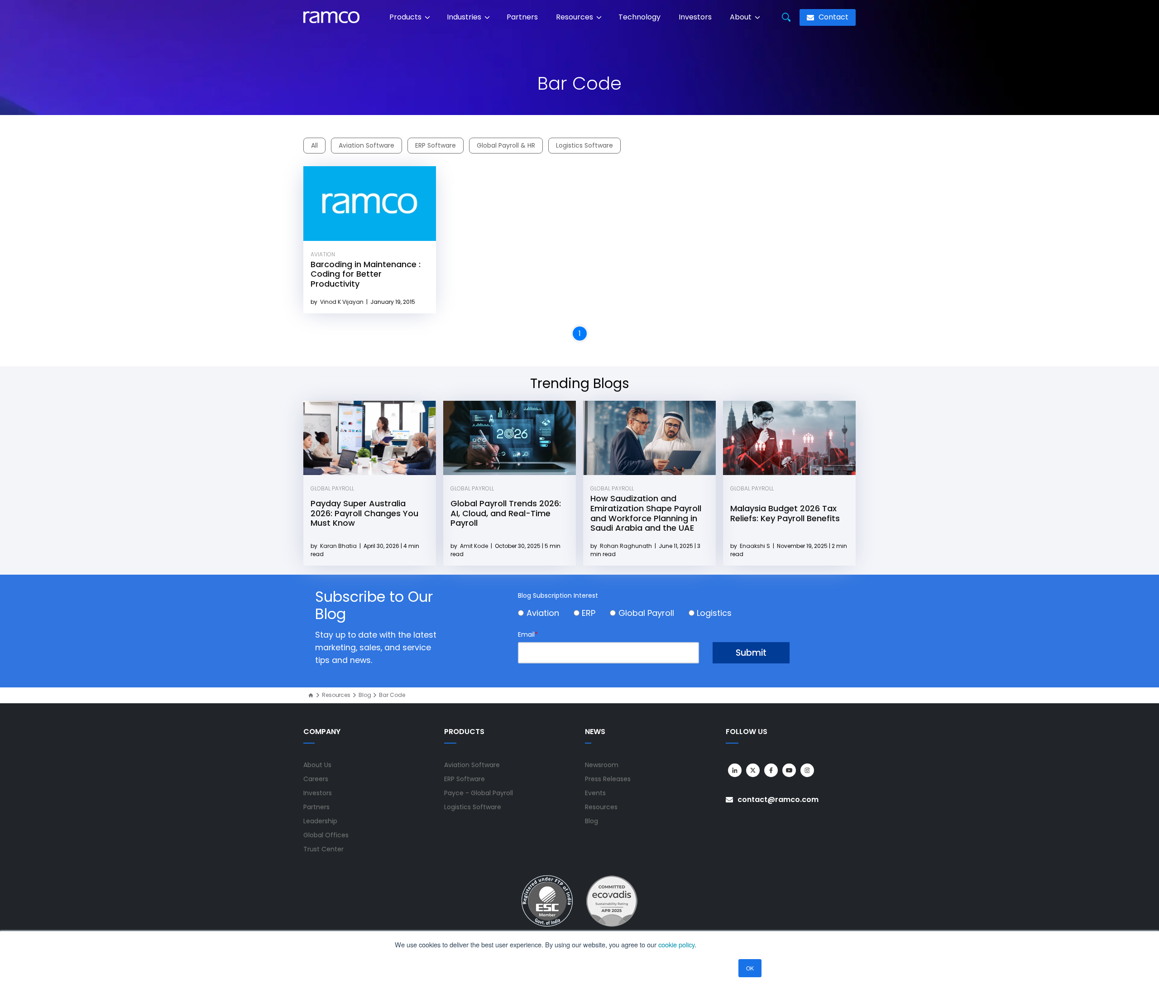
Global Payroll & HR (506, 145)
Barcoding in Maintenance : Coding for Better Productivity (366, 274)
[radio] (546, 614)
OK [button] (750, 968)
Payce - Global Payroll (478, 792)
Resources (575, 17)
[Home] (311, 695)
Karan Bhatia (339, 546)
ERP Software (435, 145)
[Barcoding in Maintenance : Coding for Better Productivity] (369, 203)
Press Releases (608, 778)
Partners (522, 17)
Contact (832, 17)
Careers (315, 778)
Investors (695, 17)
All (314, 145)
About (741, 17)
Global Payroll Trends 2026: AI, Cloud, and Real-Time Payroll (505, 513)
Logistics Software (584, 145)
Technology (639, 17)
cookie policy (676, 944)
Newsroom (601, 764)
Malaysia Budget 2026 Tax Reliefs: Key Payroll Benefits (785, 513)
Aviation (323, 254)
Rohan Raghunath (626, 546)
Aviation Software (366, 145)
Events (595, 792)
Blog (365, 695)
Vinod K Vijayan (342, 302)
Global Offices (326, 835)
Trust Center (323, 849)
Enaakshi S (755, 546)
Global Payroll (332, 488)
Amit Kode (474, 546)
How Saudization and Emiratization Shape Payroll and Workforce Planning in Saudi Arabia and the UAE (645, 513)
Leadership (320, 821)
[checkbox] (654, 614)
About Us (317, 764)
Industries (465, 17)
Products (406, 17)
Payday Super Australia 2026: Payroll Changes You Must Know (364, 513)
